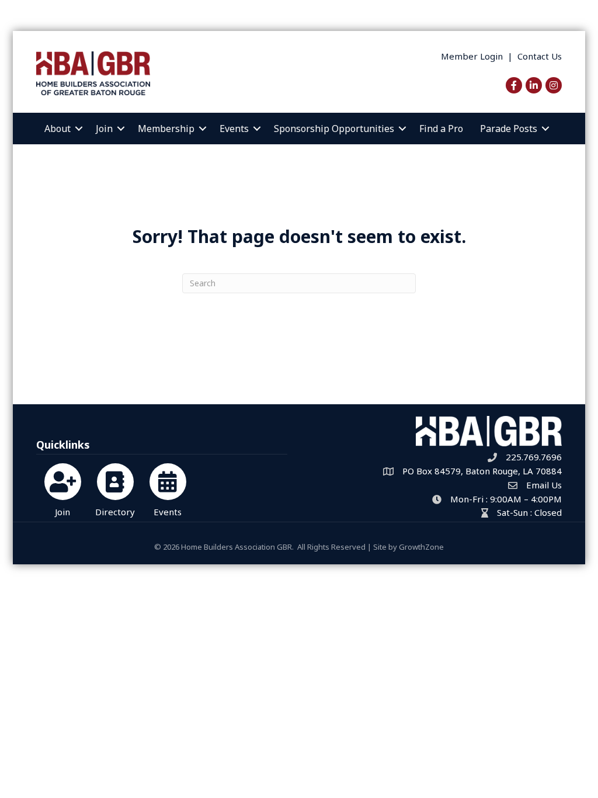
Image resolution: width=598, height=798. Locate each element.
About (57, 128)
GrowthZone (421, 547)
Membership (166, 128)
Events (234, 128)
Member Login (472, 56)
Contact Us (539, 56)
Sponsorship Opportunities (334, 128)
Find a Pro (441, 128)
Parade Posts (508, 128)
